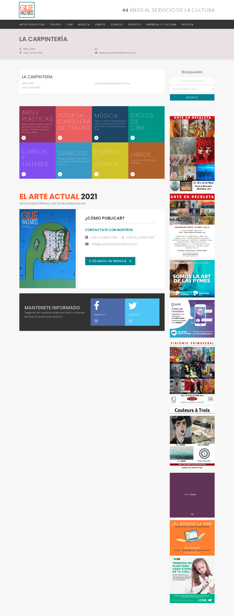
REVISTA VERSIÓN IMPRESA (34, 203)
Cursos (116, 24)
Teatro (55, 24)
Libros (100, 24)
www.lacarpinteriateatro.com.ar (117, 52)
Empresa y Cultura (161, 24)
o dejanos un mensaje (108, 261)
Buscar (191, 97)
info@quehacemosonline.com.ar (114, 244)
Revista (188, 24)
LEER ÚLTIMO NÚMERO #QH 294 (68, 203)
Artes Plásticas (32, 24)
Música (84, 24)
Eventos (134, 24)
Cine (69, 24)
